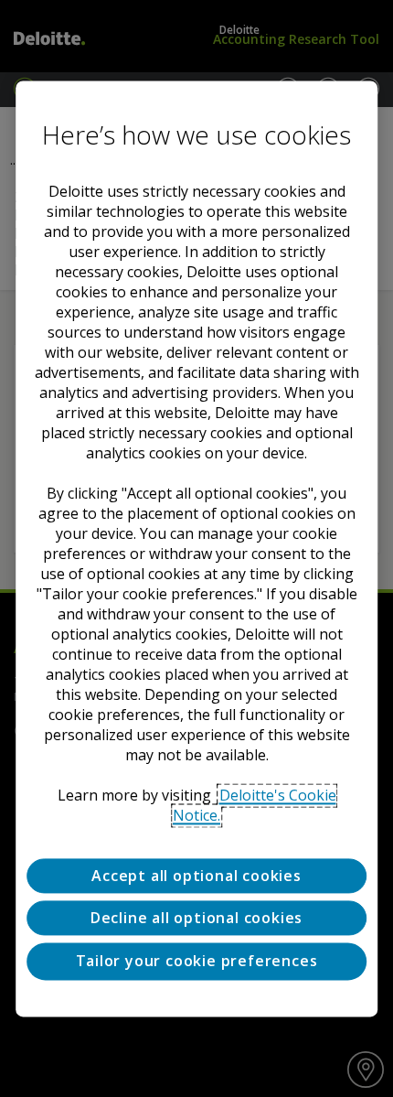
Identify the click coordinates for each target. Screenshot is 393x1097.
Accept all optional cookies (196, 876)
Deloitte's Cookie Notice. (254, 805)
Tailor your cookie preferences (197, 962)
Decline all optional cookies (196, 918)
